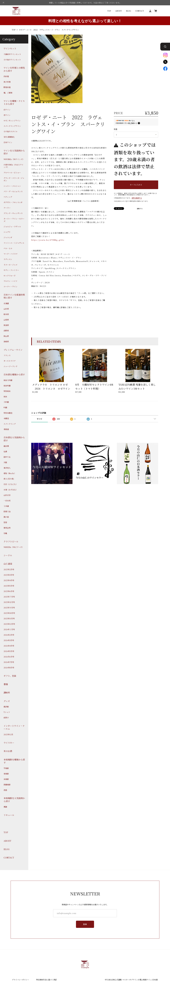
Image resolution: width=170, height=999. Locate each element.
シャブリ (7, 232)
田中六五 (7, 457)
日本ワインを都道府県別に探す (14, 296)
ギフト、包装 (10, 675)
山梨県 (6, 320)
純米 (5, 396)
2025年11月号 (9, 618)
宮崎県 (6, 341)
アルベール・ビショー (12, 172)
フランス (7, 355)
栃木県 (6, 314)
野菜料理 (7, 87)
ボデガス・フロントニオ (13, 202)
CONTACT (139, 11)
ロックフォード (10, 275)
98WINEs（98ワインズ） (14, 159)
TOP (109, 11)
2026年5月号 (9, 651)
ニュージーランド (10, 366)
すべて (39, 419)
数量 (115, 129)
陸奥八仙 (7, 511)
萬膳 (5, 807)
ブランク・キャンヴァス (13, 213)
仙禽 (5, 451)
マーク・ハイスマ (10, 254)
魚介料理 (7, 82)
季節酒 (6, 429)
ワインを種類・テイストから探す (14, 102)
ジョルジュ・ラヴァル (12, 226)
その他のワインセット (12, 59)
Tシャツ (7, 712)
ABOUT (118, 11)
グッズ (7, 701)
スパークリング (10, 424)
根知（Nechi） (10, 473)
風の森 (6, 517)
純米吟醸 (7, 385)
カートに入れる (136, 184)
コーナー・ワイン (10, 286)
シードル (8, 555)
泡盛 (5, 790)
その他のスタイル (10, 131)
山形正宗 (7, 495)
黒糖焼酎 (7, 784)
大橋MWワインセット (12, 54)
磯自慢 (6, 446)
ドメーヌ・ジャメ (10, 265)
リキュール (9, 815)
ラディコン (8, 259)
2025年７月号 (9, 597)
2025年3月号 (9, 575)
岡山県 (6, 336)
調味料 (7, 692)
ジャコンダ (8, 237)
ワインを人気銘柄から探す (14, 152)
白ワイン (7, 110)
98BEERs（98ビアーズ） (14, 547)
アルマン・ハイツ (10, 281)
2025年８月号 (9, 602)
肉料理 (6, 76)
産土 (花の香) (9, 479)
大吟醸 (6, 402)
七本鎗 (6, 506)
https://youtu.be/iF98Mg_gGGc (47, 240)
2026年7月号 (9, 662)
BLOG (128, 11)
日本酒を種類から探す (14, 374)
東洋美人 (7, 468)
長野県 (6, 330)
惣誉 (5, 522)
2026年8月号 (9, 667)
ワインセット (10, 48)
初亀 (5, 533)
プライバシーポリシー (20, 979)
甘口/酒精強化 (9, 137)
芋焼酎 (6, 768)
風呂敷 (6, 707)
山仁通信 (8, 563)
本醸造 (6, 418)
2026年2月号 (9, 635)
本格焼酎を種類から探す (14, 761)
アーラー (7, 208)
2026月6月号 (9, 657)
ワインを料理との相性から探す (14, 69)
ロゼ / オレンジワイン (12, 120)
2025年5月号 (9, 586)
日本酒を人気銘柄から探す (14, 439)
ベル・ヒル (8, 248)
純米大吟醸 (8, 380)
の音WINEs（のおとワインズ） (13, 165)
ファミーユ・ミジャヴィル (14, 243)
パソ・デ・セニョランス (13, 191)
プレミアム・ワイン (13, 349)
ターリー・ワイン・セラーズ (14, 219)
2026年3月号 (9, 640)
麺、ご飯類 (8, 93)
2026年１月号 (9, 629)
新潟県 (6, 325)
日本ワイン (8, 142)
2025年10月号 (9, 613)
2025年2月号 (9, 569)
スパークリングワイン (12, 126)
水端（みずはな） (10, 490)
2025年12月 (8, 734)
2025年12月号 (9, 624)
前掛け (6, 717)
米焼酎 (6, 779)
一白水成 (7, 500)
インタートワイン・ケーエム (14, 727)
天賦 (5, 462)
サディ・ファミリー (11, 270)
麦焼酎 (6, 773)
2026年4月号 (9, 646)
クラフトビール (11, 541)
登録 (85, 924)
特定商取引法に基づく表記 (46, 979)
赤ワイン (7, 115)
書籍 (6, 684)
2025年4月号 (9, 580)
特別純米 (7, 391)
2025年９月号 (9, 607)
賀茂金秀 (7, 528)
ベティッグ (8, 197)
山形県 (6, 309)
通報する (140, 208)
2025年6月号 (9, 591)
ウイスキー (9, 742)
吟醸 (5, 407)
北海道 (6, 303)
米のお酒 (8, 751)
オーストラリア (10, 361)
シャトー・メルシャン (12, 186)
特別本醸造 (8, 413)
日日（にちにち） (10, 484)
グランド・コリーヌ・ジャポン (14, 179)
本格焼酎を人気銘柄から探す (14, 800)
